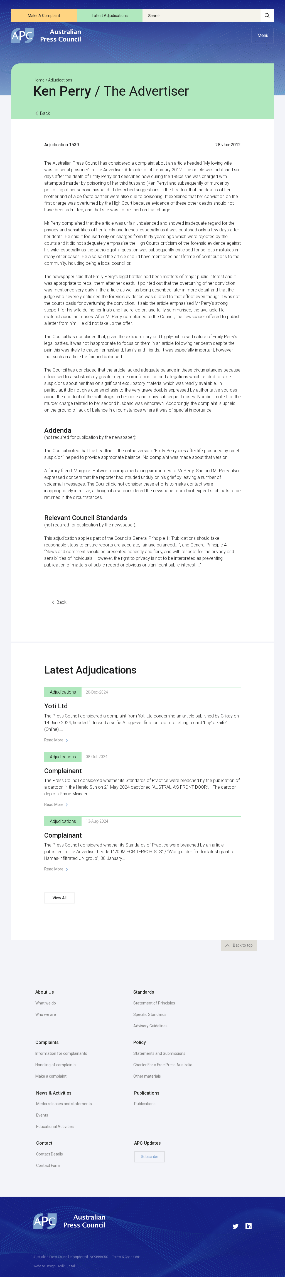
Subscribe (149, 1156)
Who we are (45, 1014)
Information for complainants (61, 1053)
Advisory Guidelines (150, 1026)
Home (38, 80)
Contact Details (49, 1154)
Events (42, 1115)
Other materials (147, 1076)
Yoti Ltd (56, 706)
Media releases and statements (64, 1104)
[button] (263, 35)
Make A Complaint (44, 15)
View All (60, 898)
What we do (45, 1003)
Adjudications (60, 80)
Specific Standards (149, 1014)
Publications (145, 1104)
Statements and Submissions (159, 1053)
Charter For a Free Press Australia (162, 1065)
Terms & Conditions (126, 1257)
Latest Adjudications (110, 15)
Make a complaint (51, 1076)
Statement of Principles (154, 1003)
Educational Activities (55, 1126)
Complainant (63, 771)
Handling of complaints (55, 1065)
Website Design (44, 1266)
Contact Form (48, 1165)
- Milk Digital (65, 1266)
